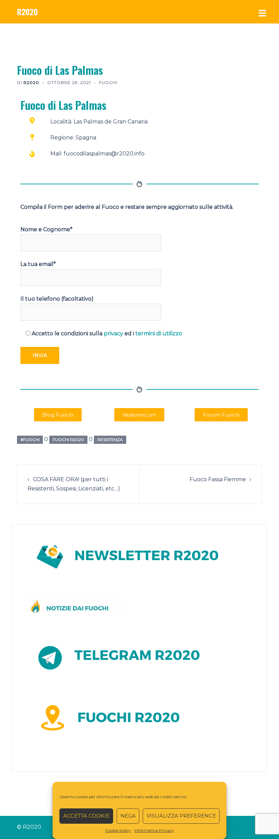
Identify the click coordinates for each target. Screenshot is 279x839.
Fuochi (108, 82)
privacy (113, 333)
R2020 (27, 11)
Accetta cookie (86, 815)
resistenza (110, 439)
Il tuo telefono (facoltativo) (57, 299)
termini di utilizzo (158, 333)
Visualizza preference (181, 815)
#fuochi (29, 439)
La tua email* (38, 264)
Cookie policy (118, 830)
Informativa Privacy (154, 830)
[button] (58, 414)
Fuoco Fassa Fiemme (218, 479)
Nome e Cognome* (46, 229)
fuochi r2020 (68, 439)
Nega (128, 815)
